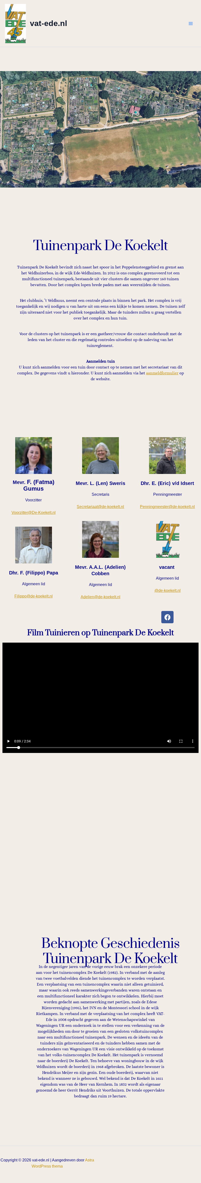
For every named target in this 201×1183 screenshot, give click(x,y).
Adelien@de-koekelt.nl (100, 597)
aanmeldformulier (162, 373)
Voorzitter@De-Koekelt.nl (34, 512)
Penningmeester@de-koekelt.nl (167, 507)
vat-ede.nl (48, 23)
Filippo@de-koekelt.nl (33, 596)
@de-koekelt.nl (167, 590)
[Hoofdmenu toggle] (191, 23)
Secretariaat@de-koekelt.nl (100, 507)
